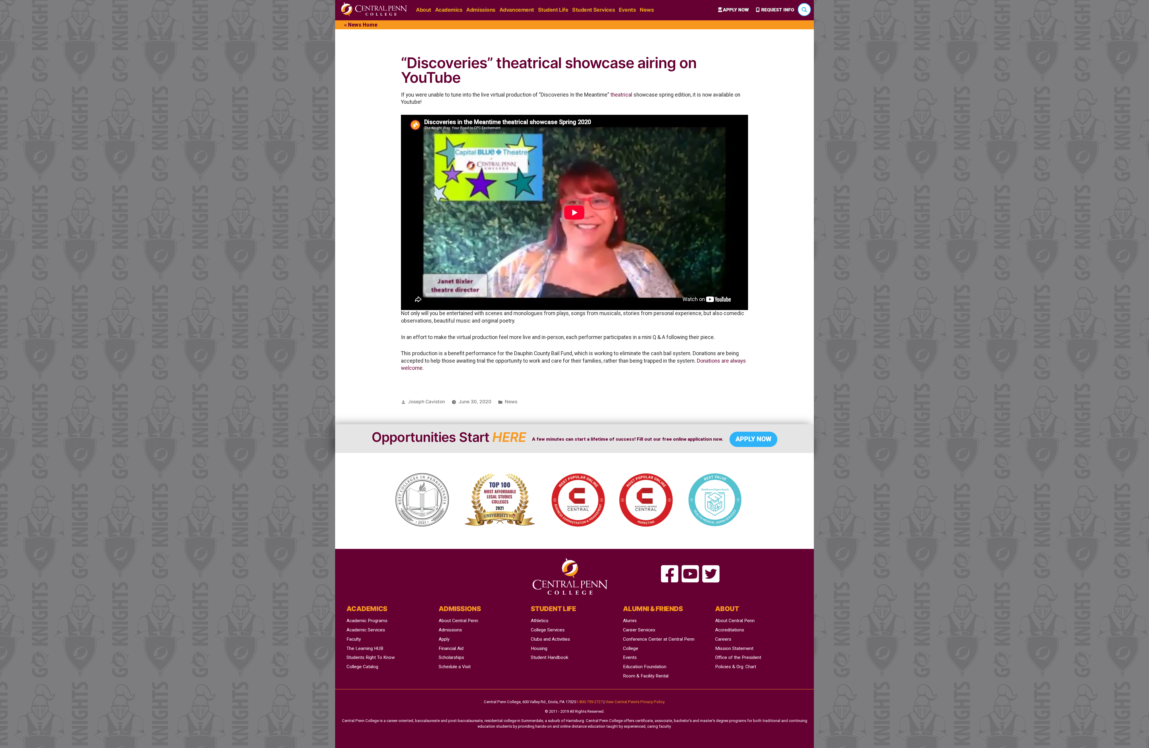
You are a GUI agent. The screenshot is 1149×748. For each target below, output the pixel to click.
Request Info (777, 10)
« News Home (360, 25)
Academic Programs (366, 620)
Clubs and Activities (550, 639)
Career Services (639, 630)
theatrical (621, 95)
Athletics (539, 620)
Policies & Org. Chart (735, 666)
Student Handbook (549, 657)
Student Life (553, 10)
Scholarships (451, 657)
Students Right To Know (370, 657)
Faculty (353, 639)
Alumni (629, 620)
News (647, 10)
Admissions (481, 10)
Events (627, 10)
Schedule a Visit (455, 666)
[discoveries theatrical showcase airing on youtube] (669, 574)
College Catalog (362, 666)
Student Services (593, 10)
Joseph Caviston (426, 401)
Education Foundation (644, 666)
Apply (444, 639)
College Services (548, 630)
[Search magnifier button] (804, 9)
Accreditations (729, 630)
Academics (449, 10)
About (423, 10)
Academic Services (365, 630)
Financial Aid (451, 648)
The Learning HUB (364, 648)
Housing (539, 648)
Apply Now (736, 10)
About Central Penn (458, 620)
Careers (723, 639)
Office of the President (738, 657)
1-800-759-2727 (589, 702)
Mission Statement (734, 648)
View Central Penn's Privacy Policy (634, 702)
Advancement (516, 10)
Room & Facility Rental (645, 676)
